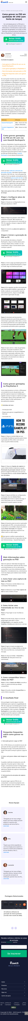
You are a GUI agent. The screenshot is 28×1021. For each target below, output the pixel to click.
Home (3, 10)
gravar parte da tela (17, 178)
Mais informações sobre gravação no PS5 (14, 71)
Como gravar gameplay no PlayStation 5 (14, 68)
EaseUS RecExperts (7, 122)
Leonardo (8, 54)
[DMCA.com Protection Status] (14, 1007)
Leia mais (6, 826)
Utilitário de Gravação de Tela (14, 10)
